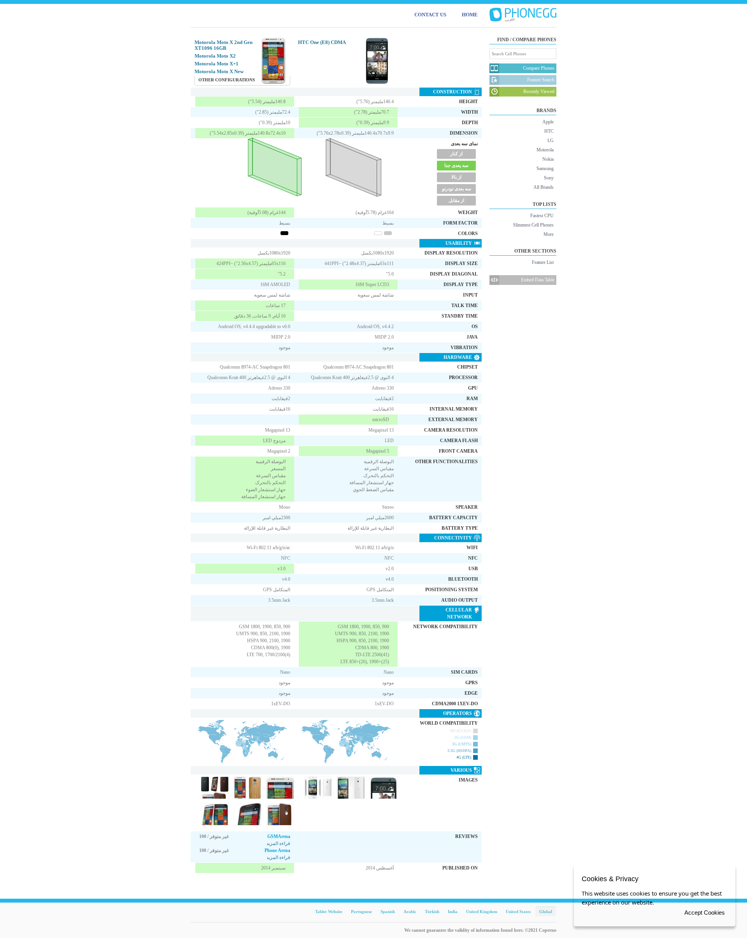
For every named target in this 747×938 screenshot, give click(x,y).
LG (550, 140)
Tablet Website (328, 911)
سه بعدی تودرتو (456, 188)
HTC (549, 131)
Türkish (432, 911)
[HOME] (522, 15)
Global (545, 911)
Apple (548, 122)
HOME (470, 15)
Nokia (548, 159)
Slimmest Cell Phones (533, 225)
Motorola (545, 150)
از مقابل (456, 200)
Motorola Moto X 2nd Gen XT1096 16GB (224, 45)
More (549, 234)
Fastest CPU (542, 215)
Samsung (545, 168)
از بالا (456, 177)
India (453, 911)
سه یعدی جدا (456, 165)
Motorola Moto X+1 (216, 64)
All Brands (543, 187)
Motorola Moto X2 (215, 56)
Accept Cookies (704, 912)
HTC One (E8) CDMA (322, 42)
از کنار (456, 153)
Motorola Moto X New (219, 71)
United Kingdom (481, 911)
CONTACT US (430, 15)
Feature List (543, 262)
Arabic (409, 911)
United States (518, 911)
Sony (549, 178)
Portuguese (361, 911)
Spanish (388, 911)
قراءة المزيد (278, 843)
